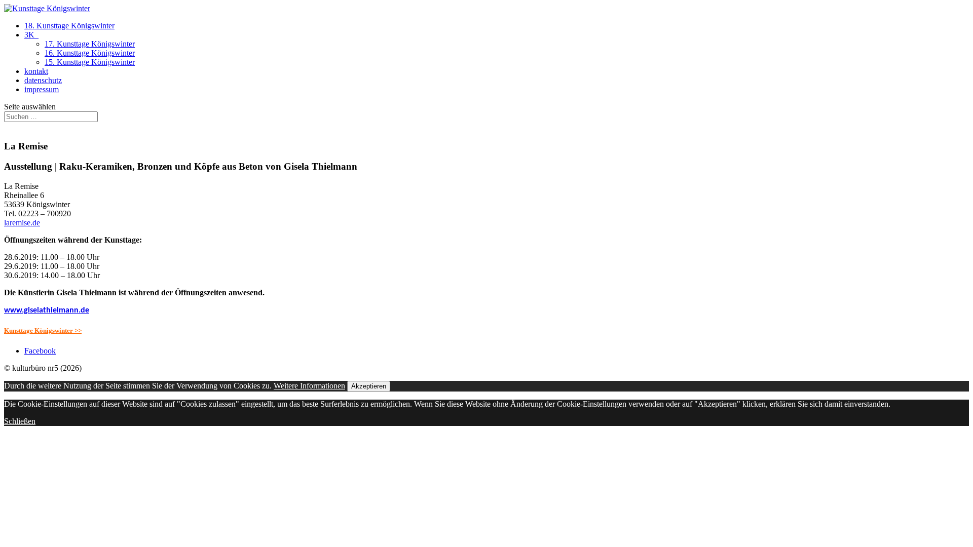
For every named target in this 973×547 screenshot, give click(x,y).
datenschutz (43, 80)
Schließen (19, 421)
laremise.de (22, 222)
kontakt (36, 71)
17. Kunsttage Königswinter (90, 44)
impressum (41, 89)
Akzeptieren (368, 386)
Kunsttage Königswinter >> (43, 330)
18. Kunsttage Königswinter (69, 25)
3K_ (31, 34)
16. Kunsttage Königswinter (90, 53)
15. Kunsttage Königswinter (90, 62)
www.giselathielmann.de (46, 310)
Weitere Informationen (309, 385)
